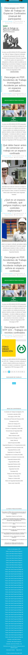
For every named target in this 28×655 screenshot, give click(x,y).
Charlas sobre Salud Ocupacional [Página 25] (14, 605)
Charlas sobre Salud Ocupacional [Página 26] (14, 607)
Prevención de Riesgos (12, 438)
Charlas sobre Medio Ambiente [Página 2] (14, 551)
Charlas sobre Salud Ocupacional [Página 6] (14, 630)
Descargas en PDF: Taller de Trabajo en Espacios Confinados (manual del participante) (15, 13)
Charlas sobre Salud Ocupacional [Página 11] (14, 571)
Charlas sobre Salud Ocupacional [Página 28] (14, 612)
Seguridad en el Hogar (12, 452)
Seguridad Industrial (12, 459)
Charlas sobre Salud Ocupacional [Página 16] (14, 582)
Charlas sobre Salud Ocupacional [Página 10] (14, 569)
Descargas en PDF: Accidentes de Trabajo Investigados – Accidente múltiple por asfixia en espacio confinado (14, 264)
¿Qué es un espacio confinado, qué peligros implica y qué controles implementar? (14, 205)
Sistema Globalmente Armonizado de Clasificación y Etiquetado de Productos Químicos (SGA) (14, 533)
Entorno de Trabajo (12, 423)
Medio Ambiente (13, 435)
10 (22, 371)
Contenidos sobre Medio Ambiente (14, 639)
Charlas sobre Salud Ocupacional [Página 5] (14, 628)
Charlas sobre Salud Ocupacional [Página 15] (14, 580)
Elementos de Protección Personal (12, 419)
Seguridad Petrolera (12, 464)
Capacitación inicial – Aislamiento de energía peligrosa (14, 537)
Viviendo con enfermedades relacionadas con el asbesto (14, 527)
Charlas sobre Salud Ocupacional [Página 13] (14, 576)
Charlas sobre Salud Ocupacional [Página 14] (14, 578)
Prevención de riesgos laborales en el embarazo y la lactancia (14, 540)
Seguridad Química (13, 466)
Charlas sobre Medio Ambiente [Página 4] (14, 555)
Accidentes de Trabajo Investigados (13, 411)
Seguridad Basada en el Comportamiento (13, 445)
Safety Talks (13, 440)
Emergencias (12, 421)
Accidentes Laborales (12, 414)
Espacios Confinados (13, 426)
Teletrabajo (13, 471)
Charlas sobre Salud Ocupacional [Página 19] (14, 589)
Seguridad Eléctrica (12, 449)
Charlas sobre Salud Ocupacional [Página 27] (14, 610)
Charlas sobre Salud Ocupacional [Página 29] (14, 614)
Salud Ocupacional (12, 442)
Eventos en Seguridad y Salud (13, 428)
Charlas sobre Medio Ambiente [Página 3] (14, 553)
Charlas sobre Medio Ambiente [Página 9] (14, 567)
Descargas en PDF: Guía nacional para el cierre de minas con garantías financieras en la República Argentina (14, 512)
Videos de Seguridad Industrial (12, 480)
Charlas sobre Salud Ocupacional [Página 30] (14, 619)
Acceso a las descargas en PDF (14, 549)
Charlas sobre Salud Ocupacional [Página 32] (14, 623)
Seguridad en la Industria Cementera (13, 457)
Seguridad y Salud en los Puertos (14, 516)
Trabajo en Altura (12, 476)
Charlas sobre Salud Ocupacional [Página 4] (14, 625)
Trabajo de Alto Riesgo (12, 473)
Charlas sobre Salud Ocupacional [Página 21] (14, 596)
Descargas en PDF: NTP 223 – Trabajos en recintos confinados (15, 330)
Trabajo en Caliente (13, 478)
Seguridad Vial (12, 468)
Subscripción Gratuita (10, 649)
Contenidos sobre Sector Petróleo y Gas (14, 643)
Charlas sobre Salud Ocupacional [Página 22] (14, 598)
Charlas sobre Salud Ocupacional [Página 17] (14, 585)
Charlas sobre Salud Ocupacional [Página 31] (14, 621)
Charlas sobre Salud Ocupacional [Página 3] (14, 616)
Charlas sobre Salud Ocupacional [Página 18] (14, 587)
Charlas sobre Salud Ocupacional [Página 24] (14, 603)
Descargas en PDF (12, 416)
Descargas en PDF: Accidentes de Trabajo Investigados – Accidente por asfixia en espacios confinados (14, 84)
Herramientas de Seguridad (12, 430)
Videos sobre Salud (13, 483)
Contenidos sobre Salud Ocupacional (14, 641)
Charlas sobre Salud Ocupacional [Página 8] (14, 634)
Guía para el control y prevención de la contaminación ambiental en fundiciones (14, 543)
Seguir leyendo (14, 71)
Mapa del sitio (19, 649)
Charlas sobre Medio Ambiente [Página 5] (14, 558)
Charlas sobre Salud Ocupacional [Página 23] (14, 601)
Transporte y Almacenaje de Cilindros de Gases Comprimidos (14, 530)
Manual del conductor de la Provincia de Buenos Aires (14, 523)
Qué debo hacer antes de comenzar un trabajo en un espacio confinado (14, 149)
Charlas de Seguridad (8, 21)
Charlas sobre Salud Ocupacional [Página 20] (14, 594)
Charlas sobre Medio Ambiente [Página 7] (14, 562)
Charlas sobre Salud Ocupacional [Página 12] (14, 573)
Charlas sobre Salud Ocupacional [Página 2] (14, 592)
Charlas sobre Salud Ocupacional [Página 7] (14, 632)
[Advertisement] (14, 395)
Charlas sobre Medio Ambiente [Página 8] (14, 564)
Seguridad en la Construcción (12, 454)
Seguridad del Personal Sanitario (13, 447)
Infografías (12, 433)
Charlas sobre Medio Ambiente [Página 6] (14, 560)
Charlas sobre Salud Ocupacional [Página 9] (14, 637)
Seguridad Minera (13, 461)
